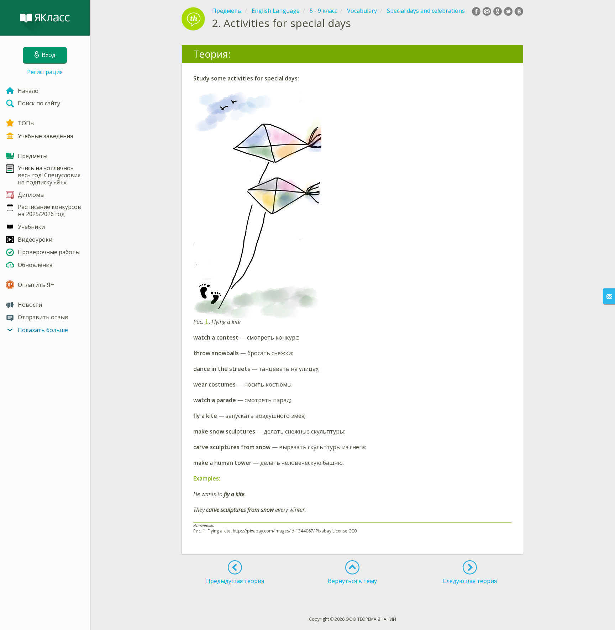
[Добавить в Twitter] (508, 11)
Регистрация (45, 71)
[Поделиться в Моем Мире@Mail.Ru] (487, 11)
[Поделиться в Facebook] (476, 11)
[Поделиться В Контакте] (519, 11)
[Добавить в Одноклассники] (497, 11)
